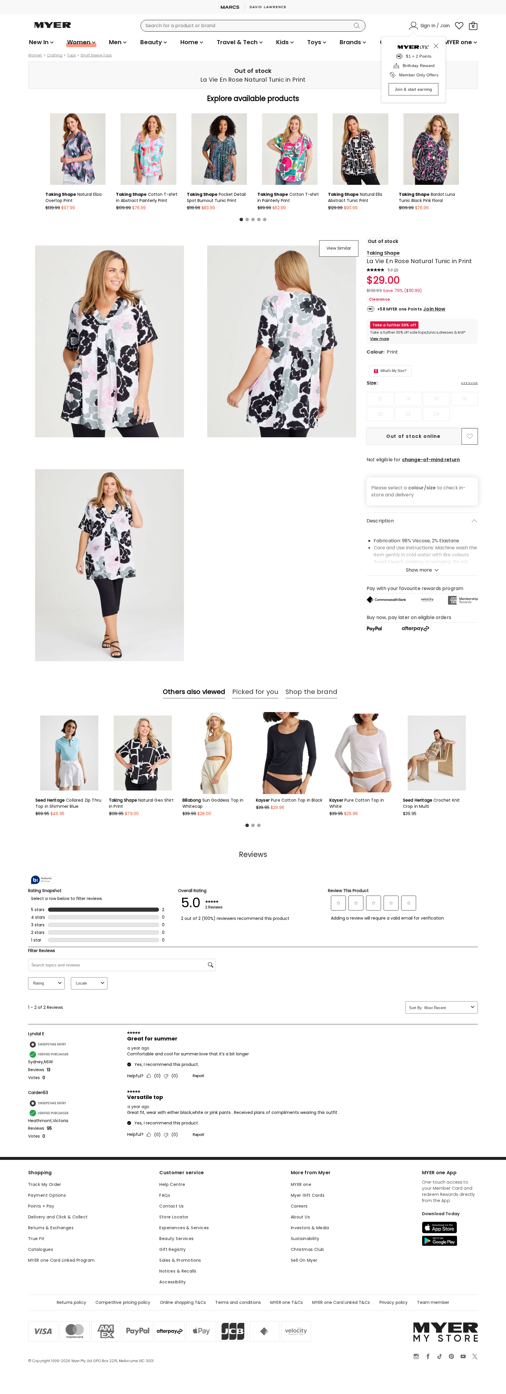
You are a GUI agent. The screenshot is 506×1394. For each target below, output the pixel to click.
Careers (299, 1206)
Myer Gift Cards (307, 1195)
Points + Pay (41, 1206)
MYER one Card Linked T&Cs (341, 1302)
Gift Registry (172, 1249)
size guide (469, 383)
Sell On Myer (304, 1260)
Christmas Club (307, 1249)
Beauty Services (176, 1239)
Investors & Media (310, 1228)
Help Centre (172, 1184)
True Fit (36, 1239)
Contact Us (171, 1206)
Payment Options (47, 1195)
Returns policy (71, 1302)
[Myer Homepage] (52, 28)
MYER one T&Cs (286, 1302)
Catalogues (40, 1249)
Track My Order (44, 1184)
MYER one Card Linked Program (61, 1260)
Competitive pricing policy (123, 1302)
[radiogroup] (422, 406)
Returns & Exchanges (50, 1228)
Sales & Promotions (180, 1260)
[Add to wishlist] (469, 436)
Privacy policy (394, 1302)
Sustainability (305, 1239)
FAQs (164, 1195)
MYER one (301, 1184)
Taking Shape (383, 253)
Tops (71, 55)
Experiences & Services (184, 1228)
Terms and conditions (238, 1302)
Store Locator (173, 1217)
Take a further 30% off (394, 325)
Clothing (54, 55)
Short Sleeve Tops (96, 55)
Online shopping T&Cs (183, 1302)
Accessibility (172, 1282)
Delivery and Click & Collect (58, 1217)
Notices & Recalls (177, 1271)
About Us (300, 1217)
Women (35, 55)
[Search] (358, 25)
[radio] (380, 399)
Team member (433, 1302)
